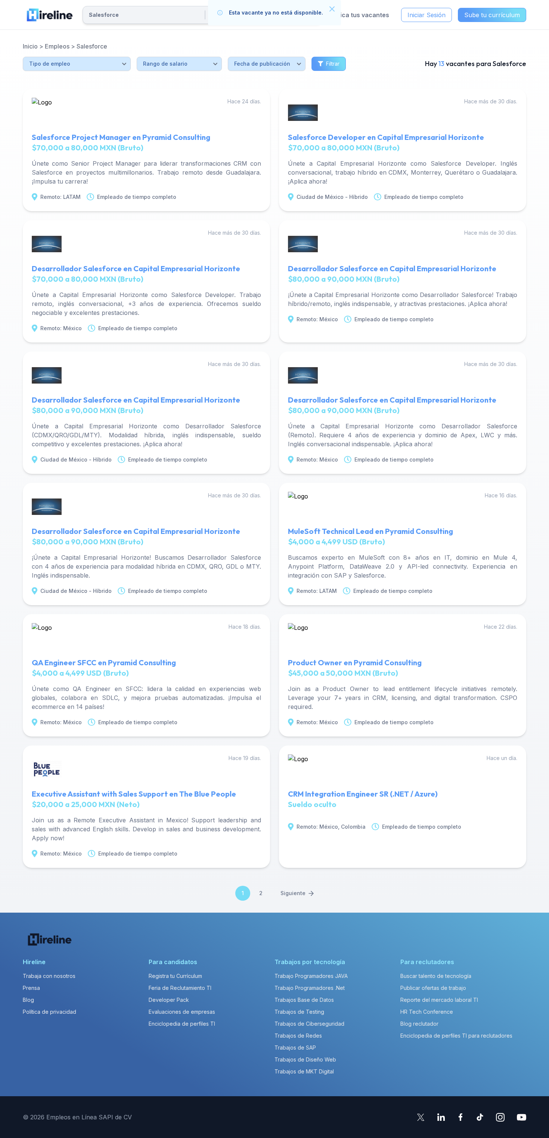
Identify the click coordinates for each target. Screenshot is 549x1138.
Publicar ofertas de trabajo (433, 988)
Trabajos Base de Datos (304, 1000)
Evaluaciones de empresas (182, 1012)
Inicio (30, 46)
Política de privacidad (49, 1012)
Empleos (57, 46)
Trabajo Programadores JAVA (311, 976)
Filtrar (332, 63)
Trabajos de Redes (298, 1035)
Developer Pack (169, 1000)
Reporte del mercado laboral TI (439, 1000)
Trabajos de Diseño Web (305, 1059)
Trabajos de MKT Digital (304, 1071)
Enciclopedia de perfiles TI (182, 1023)
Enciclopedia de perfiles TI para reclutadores (456, 1035)
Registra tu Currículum (175, 976)
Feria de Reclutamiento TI (180, 988)
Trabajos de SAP (295, 1047)
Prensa (31, 988)
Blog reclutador (419, 1023)
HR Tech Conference (426, 1012)
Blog (28, 1000)
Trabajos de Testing (299, 1012)
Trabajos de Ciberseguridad (309, 1023)
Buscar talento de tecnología (435, 976)
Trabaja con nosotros (49, 976)
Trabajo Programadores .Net (309, 988)
